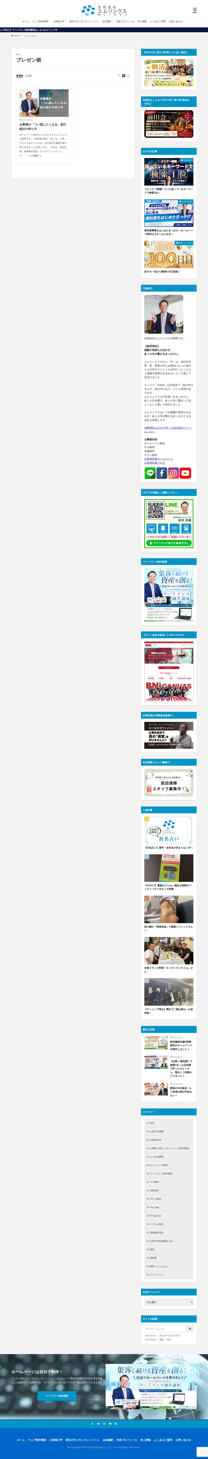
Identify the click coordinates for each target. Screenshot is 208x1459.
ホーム (25, 21)
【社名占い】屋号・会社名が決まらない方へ (168, 847)
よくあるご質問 (158, 21)
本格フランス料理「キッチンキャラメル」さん (168, 969)
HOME (17, 35)
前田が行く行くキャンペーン (84, 21)
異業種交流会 (156, 1232)
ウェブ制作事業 (40, 21)
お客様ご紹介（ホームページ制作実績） (170, 1148)
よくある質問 (156, 1156)
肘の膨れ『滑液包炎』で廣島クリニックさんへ (168, 928)
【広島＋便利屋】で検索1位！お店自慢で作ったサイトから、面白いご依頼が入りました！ (181, 1068)
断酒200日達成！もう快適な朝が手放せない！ (181, 1092)
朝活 (152, 1249)
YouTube (154, 1207)
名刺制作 (154, 1190)
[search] (190, 1329)
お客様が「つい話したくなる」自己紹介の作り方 (43, 126)
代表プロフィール (125, 21)
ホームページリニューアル (169, 1335)
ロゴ (168, 1340)
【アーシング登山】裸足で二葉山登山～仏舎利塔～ (168, 1011)
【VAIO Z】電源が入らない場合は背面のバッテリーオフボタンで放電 (167, 887)
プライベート (156, 1274)
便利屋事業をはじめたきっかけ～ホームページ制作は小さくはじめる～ (168, 232)
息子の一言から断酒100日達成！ (162, 271)
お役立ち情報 (187, 201)
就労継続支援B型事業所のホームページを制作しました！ (181, 1045)
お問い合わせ (176, 21)
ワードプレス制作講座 (161, 1173)
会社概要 (106, 21)
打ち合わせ (155, 1215)
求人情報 (142, 21)
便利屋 (153, 1257)
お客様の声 (58, 21)
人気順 (28, 75)
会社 (152, 1123)
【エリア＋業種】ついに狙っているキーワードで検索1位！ (168, 191)
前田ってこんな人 (185, 243)
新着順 (19, 75)
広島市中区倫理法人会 (161, 1241)
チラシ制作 (155, 1198)
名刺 (161, 1340)
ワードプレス (151, 1340)
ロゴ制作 (154, 1182)
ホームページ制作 (159, 1165)
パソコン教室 (156, 1224)
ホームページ (151, 1335)
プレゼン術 (30, 35)
